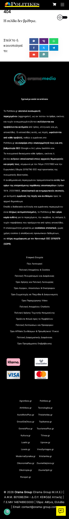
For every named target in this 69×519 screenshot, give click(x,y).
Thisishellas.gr (45, 414)
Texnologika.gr (45, 407)
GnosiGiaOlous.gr (25, 421)
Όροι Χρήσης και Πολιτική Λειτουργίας (34, 282)
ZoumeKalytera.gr (45, 463)
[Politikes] (22, 5)
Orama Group (23, 492)
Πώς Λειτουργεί (34, 263)
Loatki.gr (25, 442)
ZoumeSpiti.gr (45, 470)
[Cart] (54, 4)
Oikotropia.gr (25, 470)
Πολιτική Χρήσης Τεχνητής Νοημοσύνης (34, 312)
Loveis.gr (25, 449)
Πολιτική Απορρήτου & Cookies (34, 269)
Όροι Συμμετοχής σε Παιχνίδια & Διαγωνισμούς (34, 294)
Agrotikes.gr (25, 401)
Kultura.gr (25, 435)
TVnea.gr (45, 435)
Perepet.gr (25, 477)
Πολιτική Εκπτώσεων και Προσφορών (34, 325)
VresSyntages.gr (45, 449)
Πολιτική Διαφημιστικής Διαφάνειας (34, 337)
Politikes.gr (45, 401)
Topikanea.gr (45, 421)
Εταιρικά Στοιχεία (34, 257)
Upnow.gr (45, 442)
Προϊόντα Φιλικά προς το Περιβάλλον (34, 319)
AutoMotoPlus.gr (25, 414)
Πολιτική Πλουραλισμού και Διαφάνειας (34, 276)
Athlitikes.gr (26, 407)
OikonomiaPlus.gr (25, 463)
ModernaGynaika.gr (25, 456)
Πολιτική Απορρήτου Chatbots (35, 306)
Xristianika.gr (45, 456)
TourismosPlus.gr (45, 428)
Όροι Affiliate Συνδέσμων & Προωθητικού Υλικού (34, 331)
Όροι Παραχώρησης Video (34, 300)
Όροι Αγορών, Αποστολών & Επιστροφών (34, 288)
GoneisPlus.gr (26, 428)
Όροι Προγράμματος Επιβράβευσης (34, 343)
